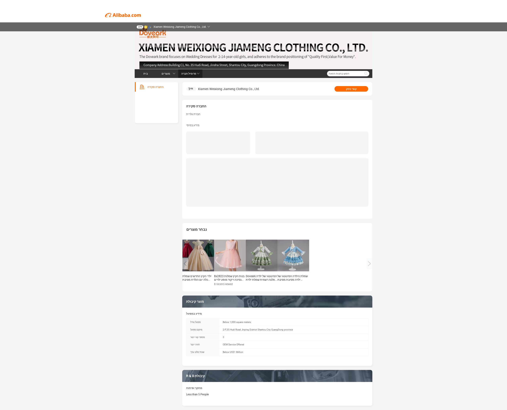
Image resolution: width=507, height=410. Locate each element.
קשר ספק (351, 88)
